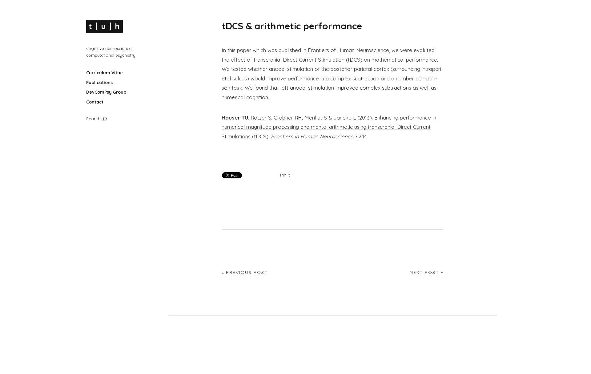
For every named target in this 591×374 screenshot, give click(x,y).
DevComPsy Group (106, 92)
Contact (94, 102)
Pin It (285, 175)
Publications (99, 82)
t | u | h (104, 26)
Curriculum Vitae (104, 72)
